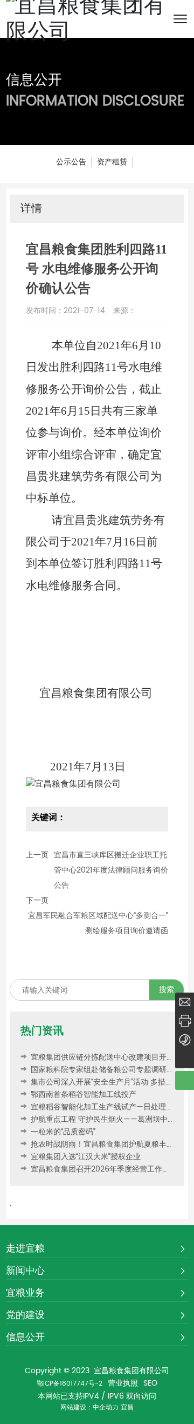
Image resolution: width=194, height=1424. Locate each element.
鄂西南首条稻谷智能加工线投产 (82, 1094)
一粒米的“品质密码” (62, 1132)
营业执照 (123, 1383)
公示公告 (71, 162)
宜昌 (127, 1407)
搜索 (166, 989)
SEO (150, 1383)
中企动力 (106, 1407)
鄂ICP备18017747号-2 (69, 1384)
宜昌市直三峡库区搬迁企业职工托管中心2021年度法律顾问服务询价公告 (111, 870)
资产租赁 (112, 162)
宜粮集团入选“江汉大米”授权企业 (85, 1156)
